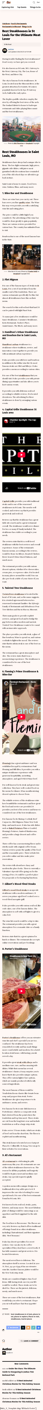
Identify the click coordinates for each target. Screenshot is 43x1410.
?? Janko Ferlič (32, 271)
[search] (34, 2)
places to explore (21, 1317)
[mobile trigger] (4, 2)
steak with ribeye (24, 1062)
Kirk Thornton (19, 143)
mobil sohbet (8, 1381)
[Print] (38, 1328)
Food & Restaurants (19, 24)
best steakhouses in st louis (21, 1314)
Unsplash (29, 143)
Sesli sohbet (7, 1389)
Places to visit (33, 1317)
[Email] (28, 1328)
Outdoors (6, 24)
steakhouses (24, 375)
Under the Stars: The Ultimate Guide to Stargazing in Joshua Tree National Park (18, 1371)
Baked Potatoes (16, 828)
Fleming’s (6, 763)
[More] (38, 1332)
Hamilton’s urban (10, 344)
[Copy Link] (33, 1328)
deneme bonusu (9, 1398)
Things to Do (27, 27)
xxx (3, 1369)
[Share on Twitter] (23, 1328)
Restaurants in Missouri (11, 27)
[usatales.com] (8, 2)
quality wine (24, 202)
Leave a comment (31, 1341)
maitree (11, 49)
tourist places (26, 1319)
